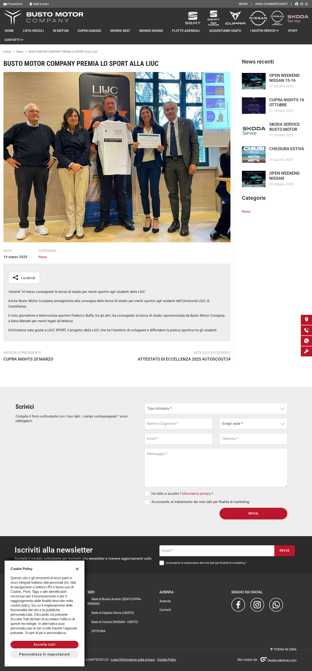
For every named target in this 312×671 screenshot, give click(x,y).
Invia (253, 513)
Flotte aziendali (186, 30)
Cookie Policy (166, 659)
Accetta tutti (44, 644)
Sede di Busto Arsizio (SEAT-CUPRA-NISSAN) (114, 601)
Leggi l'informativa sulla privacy (133, 659)
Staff (292, 30)
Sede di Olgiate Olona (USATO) (112, 613)
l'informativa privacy (195, 494)
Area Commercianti (271, 4)
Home (9, 30)
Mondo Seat (120, 30)
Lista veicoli (33, 30)
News (243, 4)
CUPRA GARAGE (89, 30)
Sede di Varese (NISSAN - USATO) (114, 622)
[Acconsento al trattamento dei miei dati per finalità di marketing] (148, 502)
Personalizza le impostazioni (44, 654)
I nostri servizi (263, 30)
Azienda (165, 601)
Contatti (13, 40)
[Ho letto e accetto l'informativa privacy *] (148, 494)
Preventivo (14, 4)
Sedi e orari (41, 4)
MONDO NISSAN (151, 30)
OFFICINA (98, 631)
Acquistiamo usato (225, 30)
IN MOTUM (61, 30)
